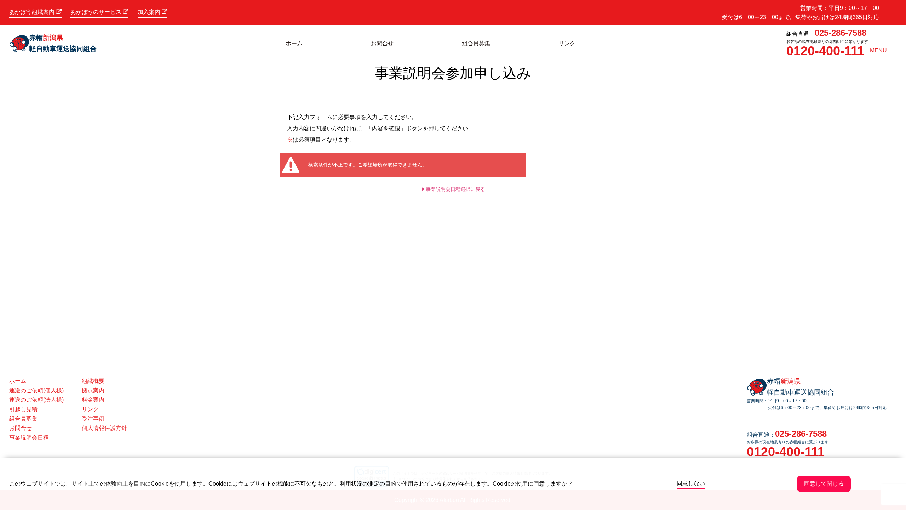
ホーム (294, 43)
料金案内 (93, 400)
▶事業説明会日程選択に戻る (453, 189)
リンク (566, 43)
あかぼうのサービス (96, 12)
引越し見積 (23, 409)
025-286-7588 (840, 33)
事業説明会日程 (29, 438)
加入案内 (150, 12)
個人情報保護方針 (104, 428)
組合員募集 (476, 43)
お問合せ (382, 43)
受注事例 (93, 419)
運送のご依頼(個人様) (36, 390)
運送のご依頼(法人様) (36, 400)
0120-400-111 (825, 51)
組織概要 (93, 381)
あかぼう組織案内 (32, 12)
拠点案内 (93, 390)
